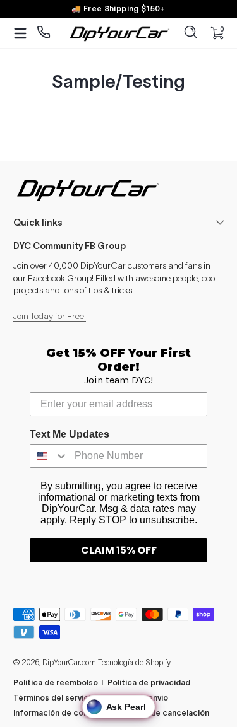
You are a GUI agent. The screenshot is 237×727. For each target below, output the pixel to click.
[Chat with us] (43, 33)
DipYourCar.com (69, 662)
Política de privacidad (148, 682)
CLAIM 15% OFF (119, 550)
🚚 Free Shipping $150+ (118, 8)
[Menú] (20, 33)
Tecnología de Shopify (134, 662)
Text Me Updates (69, 434)
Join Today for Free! (49, 316)
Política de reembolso (55, 682)
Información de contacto (61, 713)
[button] (191, 33)
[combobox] (49, 456)
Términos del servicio (54, 698)
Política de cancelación (164, 713)
